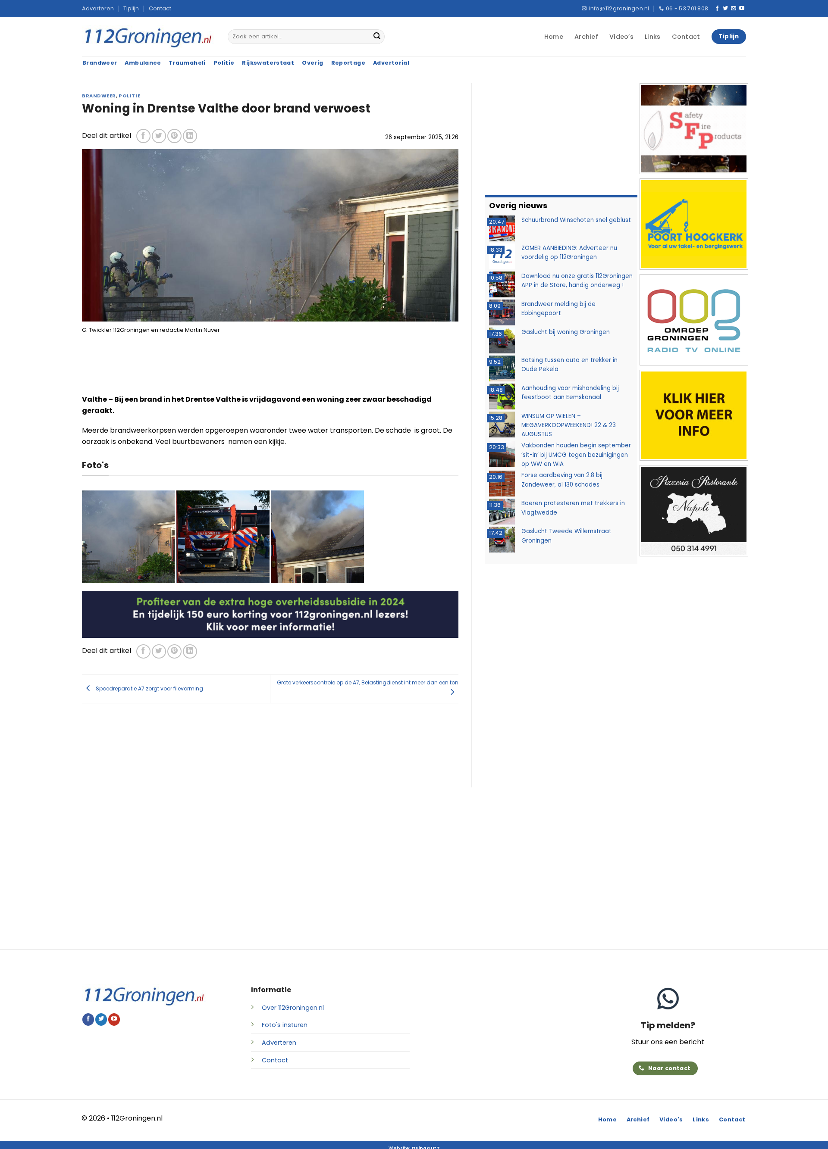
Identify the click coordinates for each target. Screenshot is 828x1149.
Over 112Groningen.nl (293, 1007)
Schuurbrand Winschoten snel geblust (576, 220)
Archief (586, 36)
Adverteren (98, 8)
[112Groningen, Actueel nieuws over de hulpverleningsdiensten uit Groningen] (148, 37)
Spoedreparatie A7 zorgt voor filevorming (148, 688)
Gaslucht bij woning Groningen (565, 332)
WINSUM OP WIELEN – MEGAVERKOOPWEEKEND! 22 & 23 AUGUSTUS (568, 425)
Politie (129, 95)
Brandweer (99, 95)
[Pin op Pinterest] (174, 136)
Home (553, 36)
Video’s (621, 36)
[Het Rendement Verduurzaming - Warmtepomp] (270, 614)
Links (652, 36)
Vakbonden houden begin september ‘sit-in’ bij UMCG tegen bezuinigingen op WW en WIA (576, 454)
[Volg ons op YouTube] (741, 9)
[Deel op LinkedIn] (190, 136)
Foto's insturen (284, 1025)
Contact (160, 8)
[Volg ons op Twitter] (725, 9)
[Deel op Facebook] (143, 136)
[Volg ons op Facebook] (717, 9)
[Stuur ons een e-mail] (733, 9)
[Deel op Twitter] (159, 136)
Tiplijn (131, 8)
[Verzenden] (377, 36)
